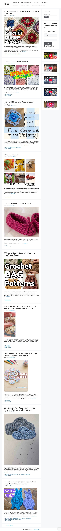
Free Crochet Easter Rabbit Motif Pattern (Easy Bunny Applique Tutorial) (20, 483)
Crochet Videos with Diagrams (16, 61)
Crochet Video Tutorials (8, 94)
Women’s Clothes (44, 2)
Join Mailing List (48, 43)
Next (11, 525)
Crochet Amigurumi (11, 155)
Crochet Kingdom (6, 3)
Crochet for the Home (25, 5)
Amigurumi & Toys (16, 2)
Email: (45, 38)
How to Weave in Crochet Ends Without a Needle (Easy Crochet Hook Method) (20, 307)
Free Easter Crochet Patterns (26, 518)
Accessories (36, 2)
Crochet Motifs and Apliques (25, 474)
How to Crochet (7, 345)
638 (8, 525)
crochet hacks (7, 346)
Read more (24, 51)
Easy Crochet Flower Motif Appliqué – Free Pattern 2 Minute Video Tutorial (20, 355)
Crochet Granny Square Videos (10, 147)
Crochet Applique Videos (9, 474)
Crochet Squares (18, 147)
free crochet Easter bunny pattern (15, 519)
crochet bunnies (7, 519)
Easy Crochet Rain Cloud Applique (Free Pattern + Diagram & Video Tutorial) (19, 409)
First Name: (46, 33)
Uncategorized (7, 400)
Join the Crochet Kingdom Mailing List (38, 5)
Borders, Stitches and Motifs (26, 2)
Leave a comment (8, 95)
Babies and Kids (15, 5)
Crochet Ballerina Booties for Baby (17, 203)
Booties (6, 245)
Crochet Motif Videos (16, 474)
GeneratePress (36, 529)
